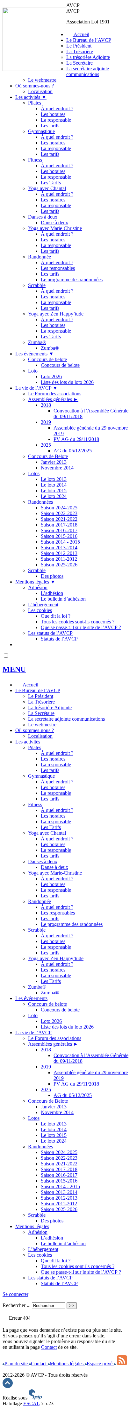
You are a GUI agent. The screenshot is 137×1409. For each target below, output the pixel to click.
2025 (46, 445)
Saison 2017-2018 (59, 524)
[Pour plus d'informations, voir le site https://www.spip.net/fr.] (35, 1397)
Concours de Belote (48, 456)
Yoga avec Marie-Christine (55, 228)
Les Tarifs (51, 182)
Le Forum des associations (54, 393)
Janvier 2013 (54, 462)
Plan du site (16, 1363)
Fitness (35, 160)
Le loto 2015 (54, 490)
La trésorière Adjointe (88, 57)
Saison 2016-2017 (59, 530)
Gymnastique (41, 131)
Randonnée (39, 256)
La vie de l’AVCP (36, 388)
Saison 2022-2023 (59, 513)
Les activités (31, 97)
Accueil (81, 34)
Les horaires (53, 114)
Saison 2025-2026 (59, 564)
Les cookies (40, 610)
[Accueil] (34, 69)
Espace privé (100, 1363)
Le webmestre (42, 80)
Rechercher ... (17, 1305)
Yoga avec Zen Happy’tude (55, 313)
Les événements (34, 353)
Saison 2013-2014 (59, 547)
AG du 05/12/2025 (73, 450)
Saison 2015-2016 (59, 536)
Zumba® (37, 342)
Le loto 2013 (54, 479)
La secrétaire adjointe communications (87, 71)
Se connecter (15, 1294)
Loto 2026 (51, 376)
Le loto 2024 (54, 496)
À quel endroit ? (57, 108)
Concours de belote (47, 359)
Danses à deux (42, 217)
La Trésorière (79, 51)
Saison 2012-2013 (59, 553)
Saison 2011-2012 (59, 559)
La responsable (56, 120)
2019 (46, 422)
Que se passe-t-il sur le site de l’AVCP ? (81, 627)
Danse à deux (54, 222)
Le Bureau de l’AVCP (88, 40)
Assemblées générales (53, 399)
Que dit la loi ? (55, 616)
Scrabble (37, 285)
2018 (46, 405)
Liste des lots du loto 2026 (67, 382)
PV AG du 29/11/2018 (76, 439)
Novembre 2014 (57, 467)
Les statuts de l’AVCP (50, 633)
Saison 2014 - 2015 (60, 542)
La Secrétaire (79, 63)
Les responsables (58, 268)
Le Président (78, 45)
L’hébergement (43, 604)
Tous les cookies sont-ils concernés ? (77, 621)
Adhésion (37, 587)
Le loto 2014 (54, 485)
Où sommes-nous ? (34, 85)
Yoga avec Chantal (47, 188)
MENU (14, 669)
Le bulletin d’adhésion (63, 599)
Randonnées (40, 502)
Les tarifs (50, 125)
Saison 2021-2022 (59, 519)
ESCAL (31, 1403)
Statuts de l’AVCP (59, 638)
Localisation (40, 91)
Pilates (34, 102)
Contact (49, 1347)
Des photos (52, 576)
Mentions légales (35, 581)
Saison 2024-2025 (59, 507)
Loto (33, 370)
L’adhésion (52, 593)
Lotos (34, 473)
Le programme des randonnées (72, 279)
